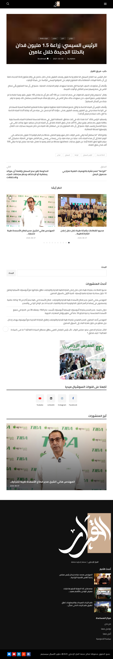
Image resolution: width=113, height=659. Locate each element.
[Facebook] (28, 654)
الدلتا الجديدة (101, 155)
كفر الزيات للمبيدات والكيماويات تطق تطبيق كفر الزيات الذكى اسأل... (77, 604)
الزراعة (76, 155)
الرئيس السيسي (87, 155)
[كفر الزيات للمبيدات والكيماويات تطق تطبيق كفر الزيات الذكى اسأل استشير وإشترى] (102, 606)
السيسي (67, 155)
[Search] (7, 4)
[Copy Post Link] (5, 329)
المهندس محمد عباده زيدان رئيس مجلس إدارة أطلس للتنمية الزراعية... (75, 576)
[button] (10, 218)
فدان (58, 155)
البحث (104, 267)
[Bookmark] (61, 197)
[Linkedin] (19, 654)
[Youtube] (14, 654)
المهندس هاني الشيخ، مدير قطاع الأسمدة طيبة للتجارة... (31, 232)
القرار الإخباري (93, 562)
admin (72, 58)
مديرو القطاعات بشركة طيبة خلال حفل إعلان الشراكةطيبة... (82, 232)
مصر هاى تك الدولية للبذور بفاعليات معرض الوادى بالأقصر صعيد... (77, 590)
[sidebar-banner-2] (56, 359)
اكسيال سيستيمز (48, 654)
